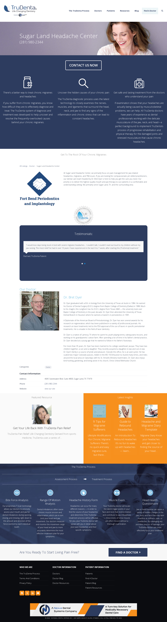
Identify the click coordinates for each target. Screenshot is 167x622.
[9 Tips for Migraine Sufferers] (99, 410)
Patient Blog (90, 583)
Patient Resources (93, 587)
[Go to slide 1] (82, 263)
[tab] (70, 479)
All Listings (23, 166)
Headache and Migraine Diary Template (151, 425)
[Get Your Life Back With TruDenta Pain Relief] (42, 414)
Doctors (56, 573)
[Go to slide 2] (84, 263)
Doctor (32, 166)
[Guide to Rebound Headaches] (125, 410)
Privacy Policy (25, 583)
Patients (89, 573)
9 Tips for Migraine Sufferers (99, 425)
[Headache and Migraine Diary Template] (151, 410)
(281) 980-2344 (51, 383)
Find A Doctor (91, 578)
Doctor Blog (58, 578)
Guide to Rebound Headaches (125, 425)
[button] (162, 11)
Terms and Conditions (30, 578)
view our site (50, 388)
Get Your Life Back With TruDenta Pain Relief (42, 428)
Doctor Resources (61, 583)
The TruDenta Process (30, 573)
